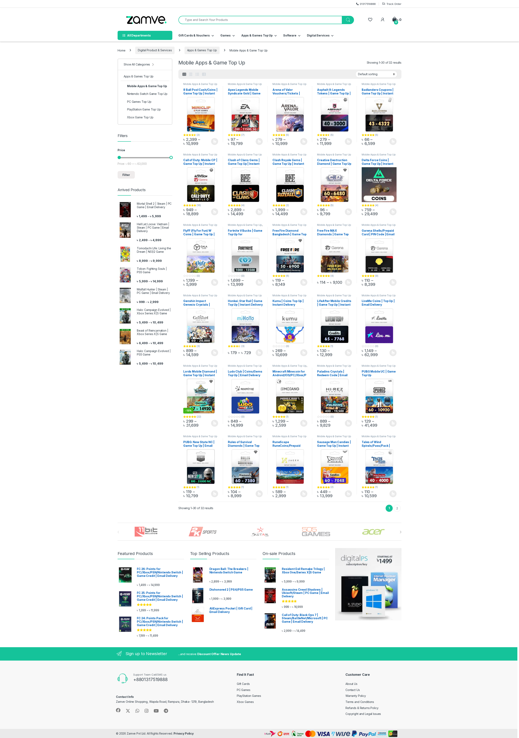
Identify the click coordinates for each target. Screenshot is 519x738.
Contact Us (352, 690)
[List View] (197, 74)
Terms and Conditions (359, 702)
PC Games (243, 690)
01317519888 (367, 3)
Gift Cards (243, 684)
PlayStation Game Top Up (144, 109)
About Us (351, 684)
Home (121, 50)
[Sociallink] (118, 710)
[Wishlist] (370, 20)
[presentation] (400, 532)
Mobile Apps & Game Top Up (200, 84)
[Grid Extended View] (190, 74)
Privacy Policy (184, 733)
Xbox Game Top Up (140, 117)
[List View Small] (204, 74)
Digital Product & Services (155, 50)
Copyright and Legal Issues (363, 714)
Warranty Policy (355, 695)
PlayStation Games (249, 695)
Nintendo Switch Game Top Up (147, 93)
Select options (213, 141)
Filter (126, 175)
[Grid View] (184, 74)
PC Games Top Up (139, 101)
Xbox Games (245, 702)
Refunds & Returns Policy (362, 708)
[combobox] (260, 20)
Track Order (393, 3)
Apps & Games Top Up (202, 50)
